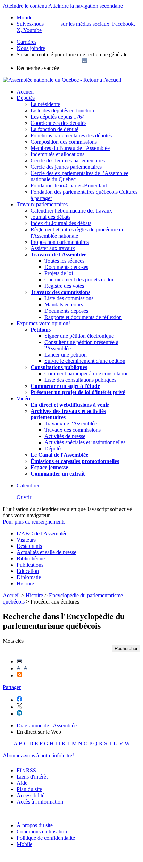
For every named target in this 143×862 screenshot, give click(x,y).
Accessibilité (30, 795)
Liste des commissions (68, 298)
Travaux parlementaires (42, 204)
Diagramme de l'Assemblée (47, 725)
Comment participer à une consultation (86, 373)
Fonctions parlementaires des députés (71, 135)
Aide (22, 783)
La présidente (45, 104)
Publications (30, 565)
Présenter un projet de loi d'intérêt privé (78, 392)
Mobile (24, 844)
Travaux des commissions (60, 292)
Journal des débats (50, 217)
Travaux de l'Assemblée (58, 254)
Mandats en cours (63, 305)
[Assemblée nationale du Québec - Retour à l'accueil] (62, 80)
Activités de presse (64, 436)
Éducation (28, 571)
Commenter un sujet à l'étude (65, 386)
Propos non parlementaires (60, 242)
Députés (26, 98)
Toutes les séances (64, 261)
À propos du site (35, 825)
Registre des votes (64, 286)
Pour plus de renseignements (34, 522)
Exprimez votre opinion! (43, 323)
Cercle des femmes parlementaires (68, 160)
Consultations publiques (59, 367)
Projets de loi (58, 273)
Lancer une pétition (65, 355)
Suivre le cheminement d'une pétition (84, 361)
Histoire (25, 583)
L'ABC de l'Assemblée (42, 533)
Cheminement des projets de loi (78, 279)
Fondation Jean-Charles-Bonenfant (69, 186)
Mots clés (13, 641)
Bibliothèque (31, 558)
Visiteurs (26, 540)
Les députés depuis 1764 (58, 117)
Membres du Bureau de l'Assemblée (70, 148)
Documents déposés (66, 267)
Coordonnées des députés (58, 123)
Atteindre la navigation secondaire (85, 6)
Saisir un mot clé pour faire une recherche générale (72, 54)
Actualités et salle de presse (46, 552)
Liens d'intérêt (32, 777)
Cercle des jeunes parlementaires (66, 167)
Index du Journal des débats (61, 223)
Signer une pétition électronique (79, 336)
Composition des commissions (64, 142)
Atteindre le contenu (25, 6)
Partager (12, 687)
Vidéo (23, 398)
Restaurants (29, 546)
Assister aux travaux (53, 248)
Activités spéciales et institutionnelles (84, 442)
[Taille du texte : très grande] (26, 668)
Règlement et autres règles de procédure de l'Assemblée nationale (77, 232)
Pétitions (41, 330)
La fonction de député (54, 129)
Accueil (25, 92)
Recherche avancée (38, 68)
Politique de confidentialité (46, 838)
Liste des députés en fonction (62, 110)
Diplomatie (29, 577)
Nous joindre (31, 48)
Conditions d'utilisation (42, 832)
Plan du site (29, 789)
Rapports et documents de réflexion (83, 317)
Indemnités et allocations (57, 154)
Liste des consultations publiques (80, 380)
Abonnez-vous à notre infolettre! (38, 755)
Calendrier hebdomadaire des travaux (71, 211)
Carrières (26, 42)
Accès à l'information (40, 802)
